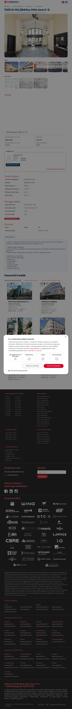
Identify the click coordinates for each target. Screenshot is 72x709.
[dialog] (36, 354)
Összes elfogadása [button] (53, 366)
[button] (17, 371)
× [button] (65, 336)
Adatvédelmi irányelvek (35, 350)
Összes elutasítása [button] (32, 366)
